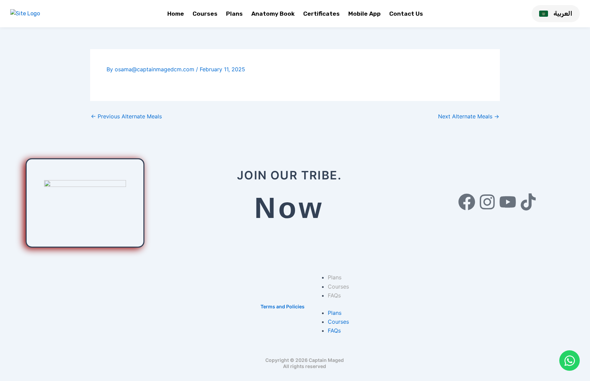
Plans (234, 13)
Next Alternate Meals (468, 116)
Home (175, 13)
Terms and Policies (283, 306)
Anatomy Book (273, 13)
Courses (205, 13)
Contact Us (406, 13)
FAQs (334, 295)
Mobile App (364, 13)
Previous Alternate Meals (126, 116)
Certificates (321, 13)
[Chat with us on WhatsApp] (569, 360)
